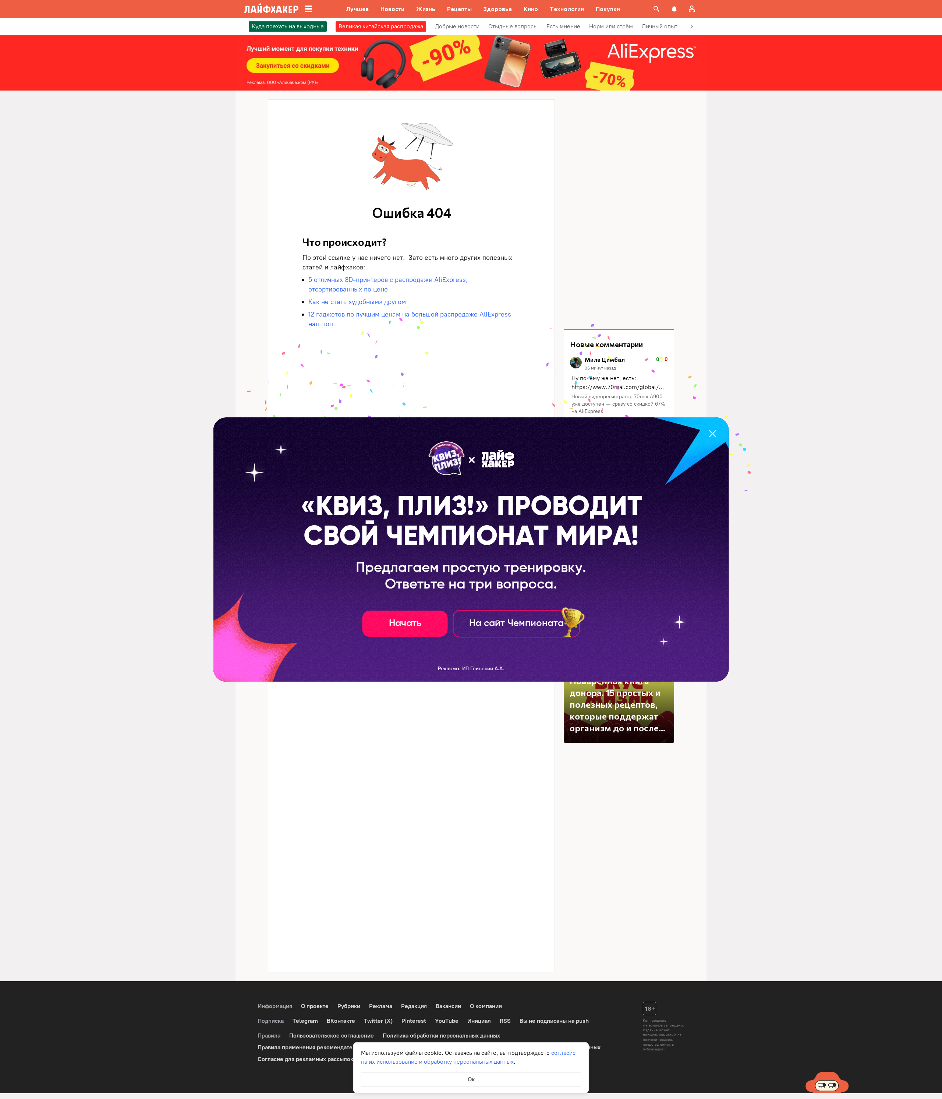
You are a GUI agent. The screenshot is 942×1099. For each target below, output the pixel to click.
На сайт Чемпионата (516, 623)
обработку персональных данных (469, 1061)
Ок (471, 1079)
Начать (405, 623)
